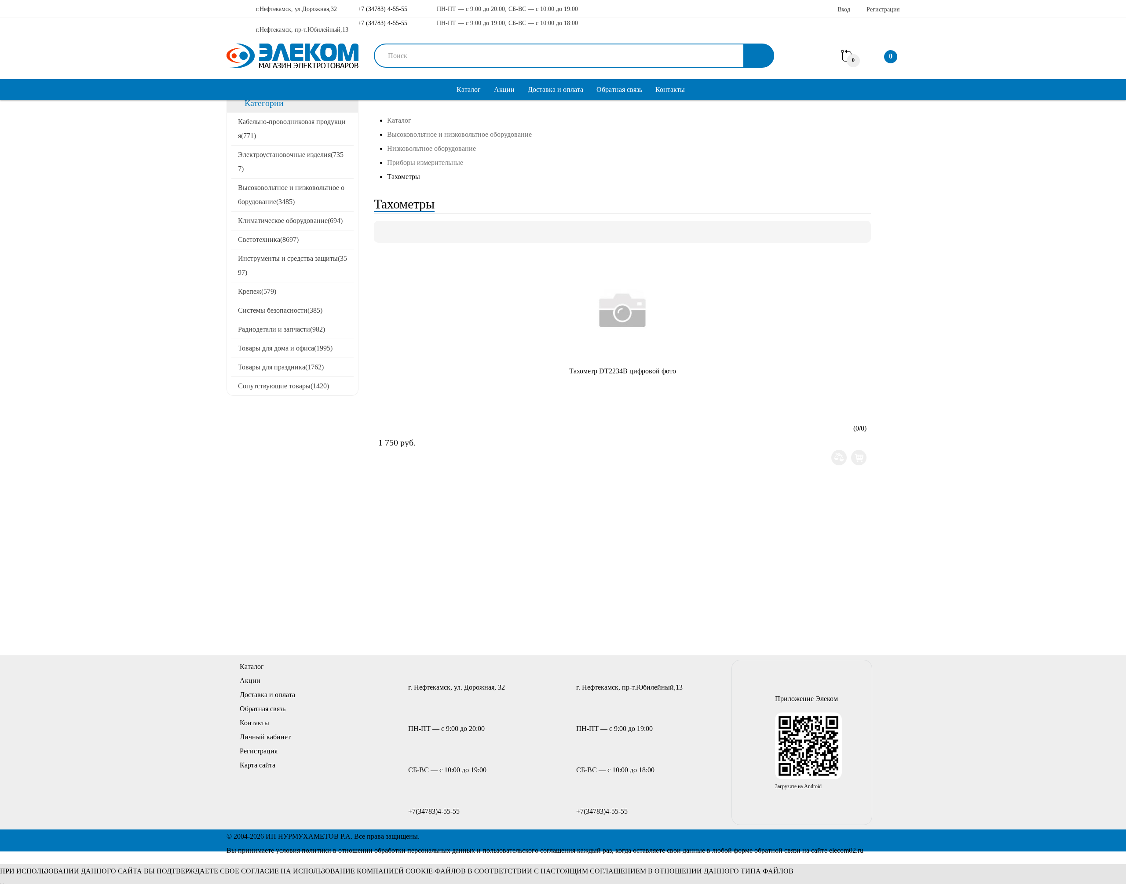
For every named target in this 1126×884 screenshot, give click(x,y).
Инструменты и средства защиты (292, 265)
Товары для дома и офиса (285, 348)
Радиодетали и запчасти (281, 329)
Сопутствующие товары (283, 386)
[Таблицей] (414, 231)
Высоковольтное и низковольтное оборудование (291, 194)
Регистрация (882, 9)
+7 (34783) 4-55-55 (381, 9)
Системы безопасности (280, 310)
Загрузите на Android (798, 786)
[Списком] (399, 231)
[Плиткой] (384, 231)
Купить (858, 457)
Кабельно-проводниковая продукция (292, 128)
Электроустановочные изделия (291, 161)
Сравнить (839, 457)
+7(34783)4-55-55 (434, 811)
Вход (843, 9)
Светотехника (268, 239)
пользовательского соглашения (529, 850)
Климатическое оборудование (290, 220)
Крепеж (257, 291)
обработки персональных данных (424, 850)
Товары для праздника (281, 367)
